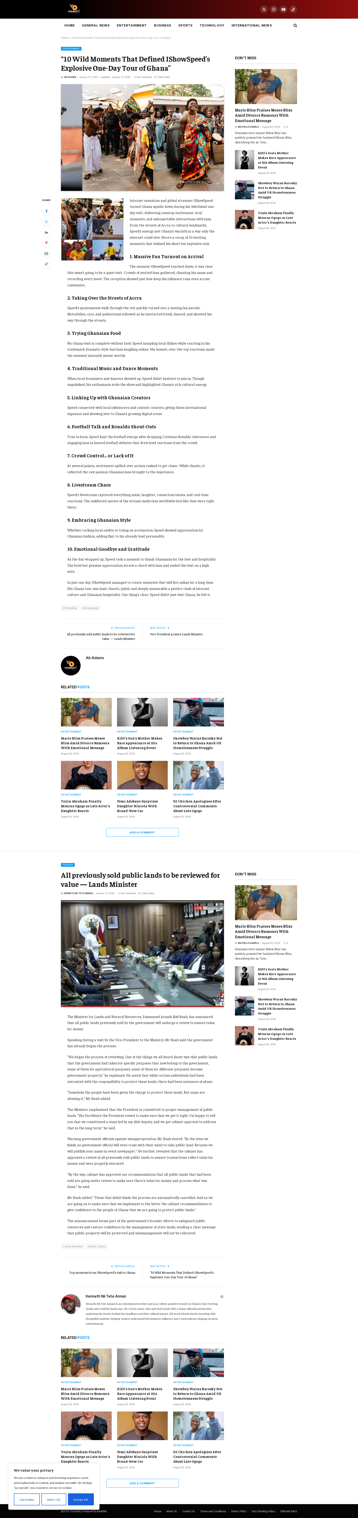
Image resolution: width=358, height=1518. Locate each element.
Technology (212, 25)
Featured (68, 865)
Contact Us (188, 1511)
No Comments (144, 77)
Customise (27, 1499)
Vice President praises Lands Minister (176, 634)
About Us (171, 1511)
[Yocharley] (74, 9)
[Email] (46, 253)
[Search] (295, 25)
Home (69, 25)
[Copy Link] (46, 264)
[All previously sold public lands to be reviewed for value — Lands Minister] (142, 953)
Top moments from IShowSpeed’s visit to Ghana (102, 1272)
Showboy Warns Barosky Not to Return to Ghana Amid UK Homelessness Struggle (198, 743)
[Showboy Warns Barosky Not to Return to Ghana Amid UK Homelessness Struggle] (198, 712)
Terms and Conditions (213, 1511)
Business (162, 25)
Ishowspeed (90, 608)
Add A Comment (142, 832)
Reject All (53, 1499)
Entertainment (132, 25)
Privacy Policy (239, 1511)
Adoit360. (102, 1511)
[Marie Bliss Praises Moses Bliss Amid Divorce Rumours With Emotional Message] (86, 712)
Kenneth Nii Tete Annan (78, 893)
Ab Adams (70, 77)
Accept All (81, 1499)
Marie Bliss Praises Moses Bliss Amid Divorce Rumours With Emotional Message (85, 743)
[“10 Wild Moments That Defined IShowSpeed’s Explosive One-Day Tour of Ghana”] (142, 137)
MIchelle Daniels (248, 127)
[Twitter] (46, 222)
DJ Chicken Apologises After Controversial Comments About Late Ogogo (197, 806)
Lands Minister (73, 1246)
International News (252, 25)
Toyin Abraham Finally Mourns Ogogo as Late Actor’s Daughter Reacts (85, 806)
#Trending (70, 608)
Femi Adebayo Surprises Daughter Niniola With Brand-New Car (137, 806)
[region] (53, 1486)
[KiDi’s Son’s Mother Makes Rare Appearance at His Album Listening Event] (142, 712)
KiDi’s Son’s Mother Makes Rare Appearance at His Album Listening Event (139, 743)
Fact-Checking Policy (263, 1511)
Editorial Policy (288, 1511)
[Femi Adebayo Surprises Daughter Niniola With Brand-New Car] (142, 775)
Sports (185, 25)
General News (96, 25)
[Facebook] (46, 211)
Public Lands (97, 1246)
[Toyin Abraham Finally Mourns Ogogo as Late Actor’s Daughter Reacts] (86, 775)
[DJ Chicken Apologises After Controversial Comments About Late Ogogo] (198, 775)
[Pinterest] (46, 243)
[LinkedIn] (46, 232)
